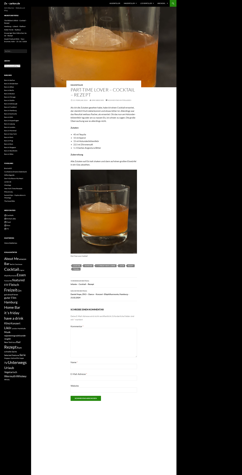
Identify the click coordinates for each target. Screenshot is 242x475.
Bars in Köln (8, 117)
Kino (8, 225)
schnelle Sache (10, 351)
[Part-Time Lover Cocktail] (104, 212)
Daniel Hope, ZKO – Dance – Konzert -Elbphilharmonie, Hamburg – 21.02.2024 (100, 294)
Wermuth (10, 376)
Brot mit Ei (8, 168)
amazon (22, 259)
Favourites (8, 281)
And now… (161, 3)
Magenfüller (129, 3)
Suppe (22, 358)
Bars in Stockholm (10, 151)
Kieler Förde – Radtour (12, 30)
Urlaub (9, 368)
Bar (7, 264)
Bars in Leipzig (9, 124)
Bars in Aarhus (9, 80)
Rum (19, 347)
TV (7, 229)
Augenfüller (115, 3)
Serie (23, 355)
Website (75, 385)
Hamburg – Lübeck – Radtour (15, 26)
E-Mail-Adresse (79, 374)
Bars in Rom (8, 144)
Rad (18, 342)
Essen (21, 275)
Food (8, 222)
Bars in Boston (9, 94)
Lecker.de (7, 182)
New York (8, 342)
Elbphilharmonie (10, 276)
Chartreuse (18, 264)
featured (18, 280)
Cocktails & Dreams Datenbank (15, 172)
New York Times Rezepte (13, 188)
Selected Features (11, 355)
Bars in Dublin (9, 100)
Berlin (12, 264)
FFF (6, 284)
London (14, 328)
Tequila (76, 269)
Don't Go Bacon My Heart (13, 178)
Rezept (131, 266)
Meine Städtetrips (10, 243)
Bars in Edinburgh (10, 104)
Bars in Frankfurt (10, 107)
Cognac (21, 270)
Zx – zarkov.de (12, 3)
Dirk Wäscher (97, 100)
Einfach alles (11, 219)
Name (74, 362)
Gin (19, 290)
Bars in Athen (9, 87)
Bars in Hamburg (10, 110)
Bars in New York (10, 134)
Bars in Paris (8, 137)
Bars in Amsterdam (11, 84)
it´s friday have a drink (106, 266)
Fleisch (14, 285)
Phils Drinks (8, 192)
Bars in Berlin (9, 90)
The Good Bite (9, 201)
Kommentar (77, 326)
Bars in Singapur (10, 147)
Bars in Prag (8, 141)
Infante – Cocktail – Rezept (82, 282)
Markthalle (22, 328)
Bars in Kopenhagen (11, 120)
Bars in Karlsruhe (10, 114)
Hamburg (11, 302)
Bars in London (9, 127)
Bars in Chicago (10, 97)
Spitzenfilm (15, 358)
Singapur (7, 358)
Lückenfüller (146, 3)
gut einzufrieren (11, 294)
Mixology (7, 185)
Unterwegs (17, 362)
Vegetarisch (10, 372)
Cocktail (77, 266)
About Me (11, 259)
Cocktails (9, 215)
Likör (121, 266)
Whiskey (21, 376)
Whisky (7, 379)
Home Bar (88, 266)
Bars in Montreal (10, 131)
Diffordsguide (9, 175)
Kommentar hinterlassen (119, 100)
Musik (7, 332)
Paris (14, 342)
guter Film (10, 297)
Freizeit (10, 290)
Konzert (15, 323)
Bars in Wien (8, 154)
